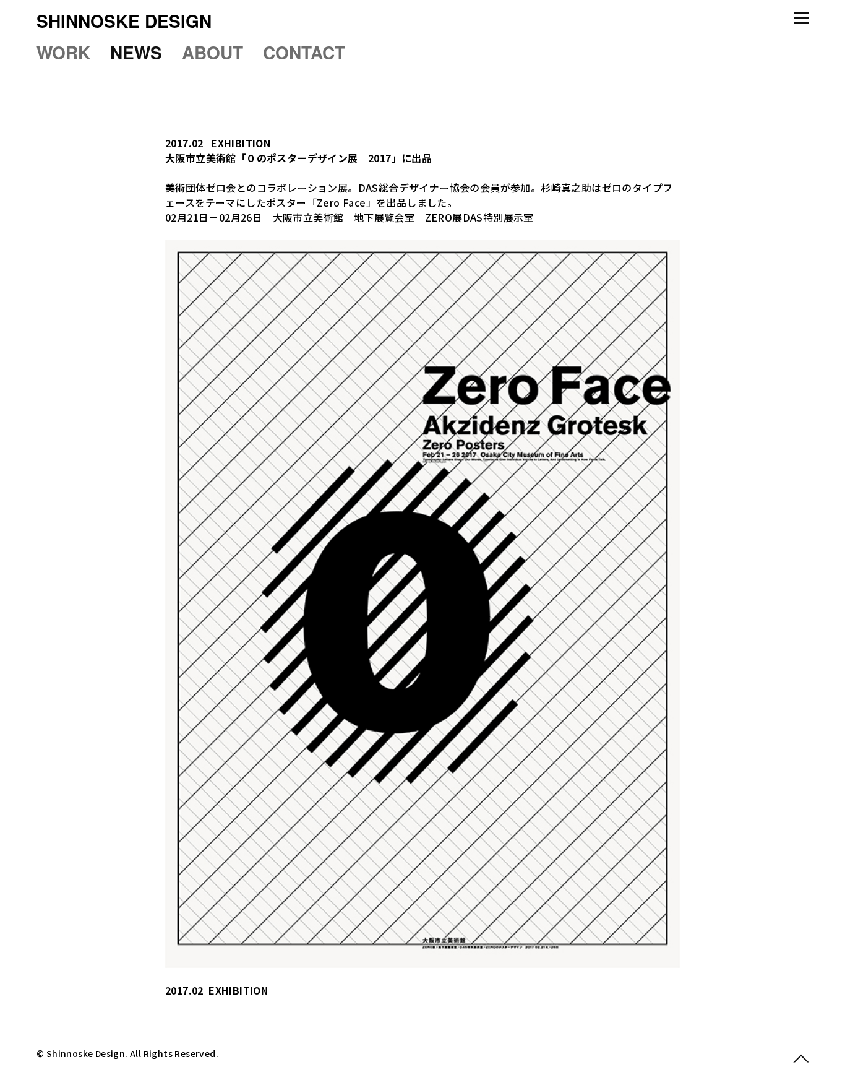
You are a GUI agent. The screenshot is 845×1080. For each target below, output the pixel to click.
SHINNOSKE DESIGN (124, 21)
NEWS (136, 52)
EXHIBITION (240, 143)
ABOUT (212, 52)
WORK (63, 52)
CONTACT (304, 52)
